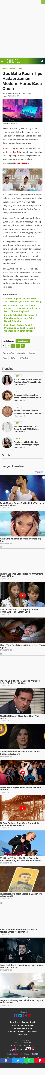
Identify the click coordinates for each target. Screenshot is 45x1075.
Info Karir (22, 1035)
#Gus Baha (21, 353)
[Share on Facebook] (6, 1060)
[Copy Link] (39, 1060)
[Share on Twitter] (18, 1060)
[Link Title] (3, 61)
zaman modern (21, 163)
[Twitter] (20, 1016)
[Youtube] (29, 1016)
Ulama (5, 148)
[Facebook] (15, 1016)
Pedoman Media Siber (22, 1028)
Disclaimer (32, 1031)
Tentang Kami (28, 1022)
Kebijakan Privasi (16, 1031)
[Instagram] (25, 1016)
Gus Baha (16, 152)
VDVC (31, 1045)
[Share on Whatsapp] (29, 1060)
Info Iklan (29, 1025)
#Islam (5, 358)
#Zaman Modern (8, 353)
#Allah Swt (24, 358)
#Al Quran (32, 353)
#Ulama (13, 358)
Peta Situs (15, 1022)
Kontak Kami (17, 1025)
